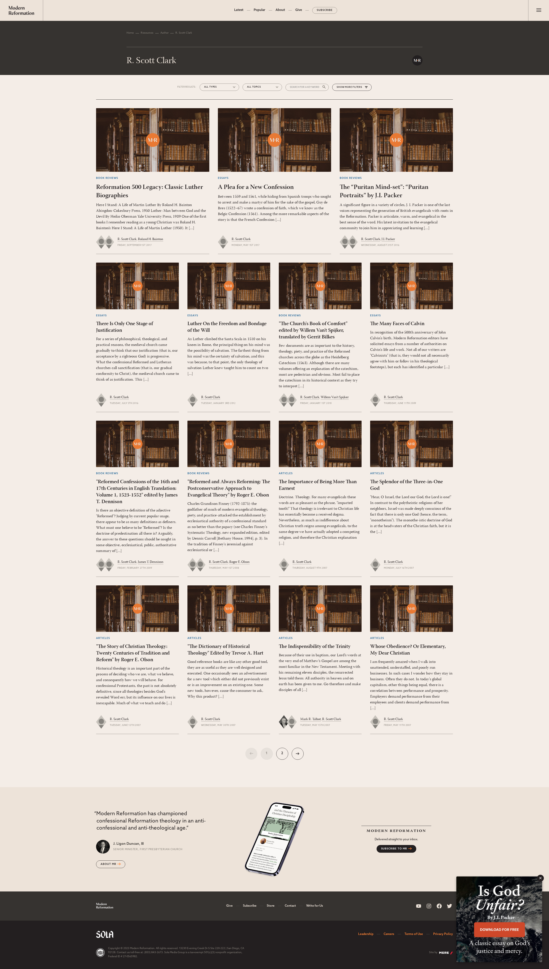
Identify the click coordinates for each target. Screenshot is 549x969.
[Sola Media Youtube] (418, 906)
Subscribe (325, 10)
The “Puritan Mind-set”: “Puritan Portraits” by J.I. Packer (384, 191)
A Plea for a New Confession (256, 187)
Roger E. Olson (239, 562)
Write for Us (314, 906)
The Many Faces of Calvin (397, 323)
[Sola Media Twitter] (449, 906)
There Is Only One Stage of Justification (124, 327)
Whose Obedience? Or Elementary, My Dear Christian (408, 650)
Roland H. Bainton (150, 239)
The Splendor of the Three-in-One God (406, 485)
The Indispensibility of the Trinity (314, 646)
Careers (389, 934)
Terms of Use (413, 934)
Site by (433, 952)
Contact (290, 906)
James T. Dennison (150, 562)
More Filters (353, 87)
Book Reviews (107, 178)
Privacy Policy (443, 934)
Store (270, 906)
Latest (238, 10)
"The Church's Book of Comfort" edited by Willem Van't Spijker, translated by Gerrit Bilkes (313, 330)
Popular (259, 10)
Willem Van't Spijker (335, 397)
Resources (147, 33)
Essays (223, 178)
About (280, 10)
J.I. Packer (388, 239)
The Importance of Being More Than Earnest (318, 485)
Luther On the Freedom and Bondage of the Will (227, 327)
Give (298, 10)
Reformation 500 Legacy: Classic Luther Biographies (149, 191)
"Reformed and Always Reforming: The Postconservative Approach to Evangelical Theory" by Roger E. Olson (228, 488)
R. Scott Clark (127, 239)
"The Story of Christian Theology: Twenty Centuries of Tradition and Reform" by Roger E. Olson (133, 653)
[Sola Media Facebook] (439, 906)
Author (164, 33)
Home (130, 33)
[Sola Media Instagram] (428, 906)
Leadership (365, 934)
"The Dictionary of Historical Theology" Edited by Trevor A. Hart (225, 650)
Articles (286, 473)
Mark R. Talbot (310, 719)
